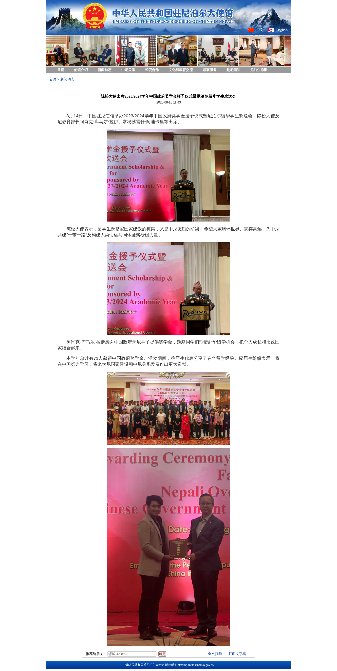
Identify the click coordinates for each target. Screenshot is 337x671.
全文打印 (215, 654)
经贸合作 (152, 70)
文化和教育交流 (181, 70)
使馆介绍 (81, 70)
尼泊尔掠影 (258, 70)
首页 (60, 70)
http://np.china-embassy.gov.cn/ (196, 665)
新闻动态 (105, 70)
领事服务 (210, 70)
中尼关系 (128, 70)
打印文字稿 (237, 654)
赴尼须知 (233, 70)
